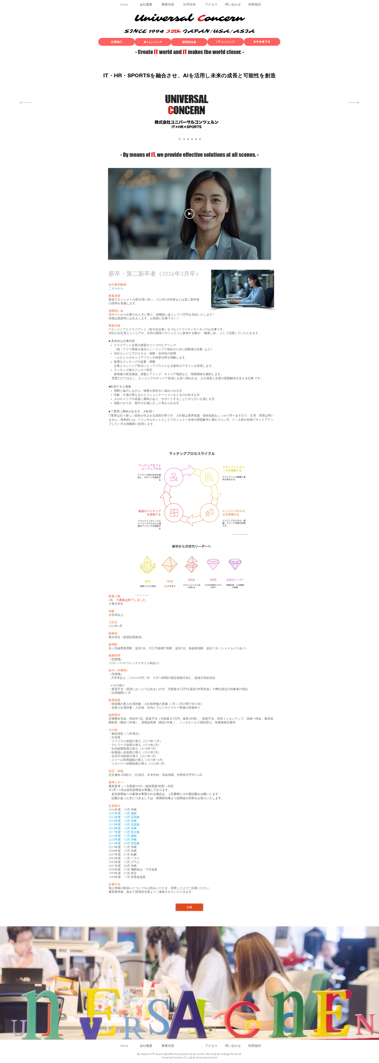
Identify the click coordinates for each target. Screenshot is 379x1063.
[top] (179, 139)
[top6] (183, 139)
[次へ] (353, 103)
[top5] (192, 139)
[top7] (200, 139)
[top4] (196, 139)
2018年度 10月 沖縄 (123, 828)
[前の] (26, 103)
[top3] (188, 139)
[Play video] (189, 214)
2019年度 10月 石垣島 (124, 825)
